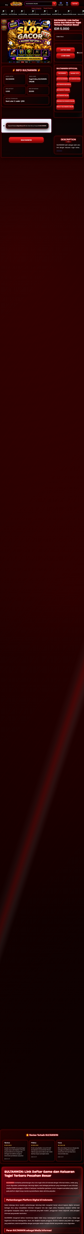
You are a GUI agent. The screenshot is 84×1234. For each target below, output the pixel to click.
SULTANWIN (26, 140)
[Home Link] (16, 3)
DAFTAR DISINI (65, 50)
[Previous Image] (11, 43)
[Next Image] (48, 43)
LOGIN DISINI (65, 56)
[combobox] (38, 4)
